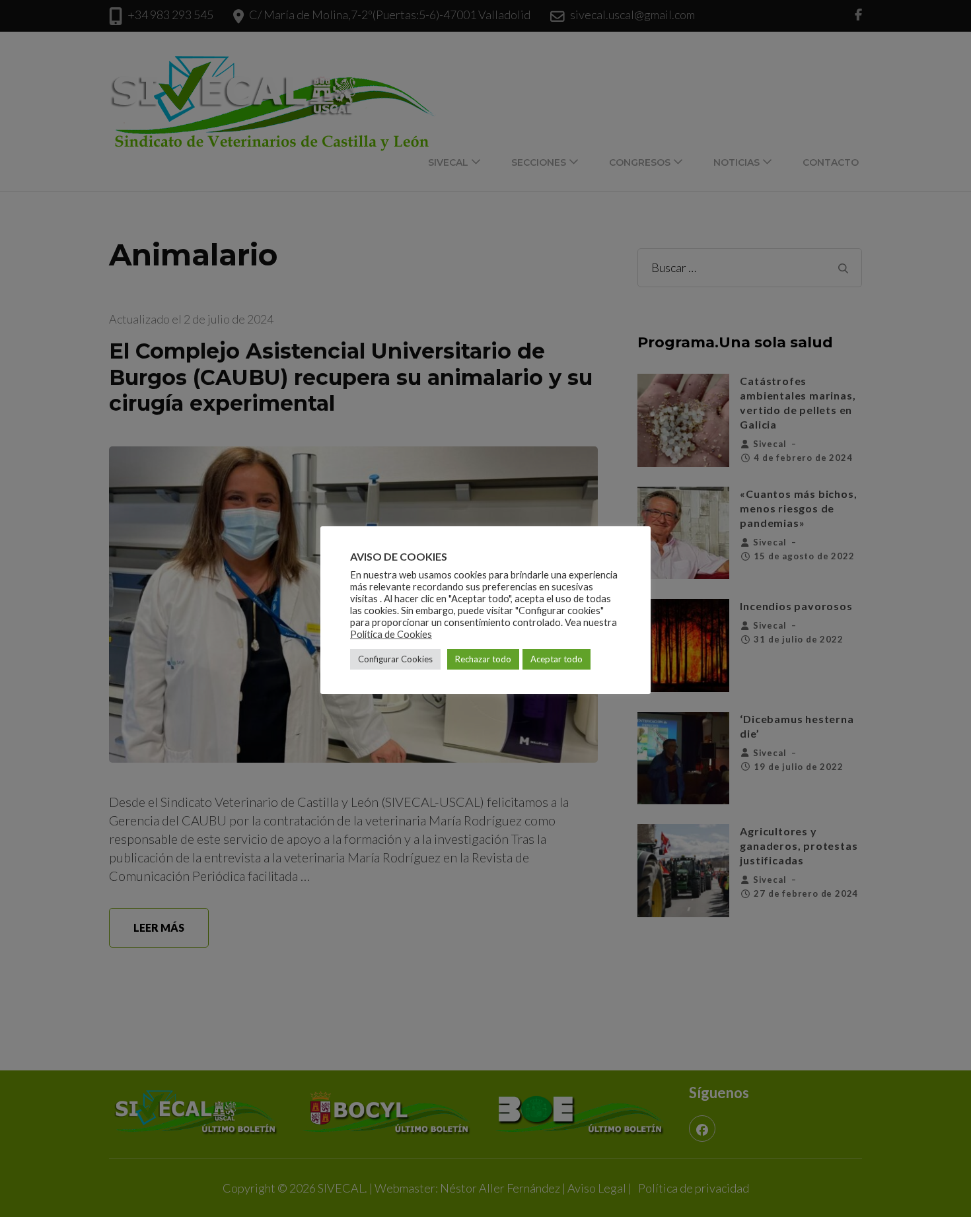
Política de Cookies (391, 634)
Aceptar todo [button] (556, 659)
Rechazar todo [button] (483, 659)
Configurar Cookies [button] (395, 659)
